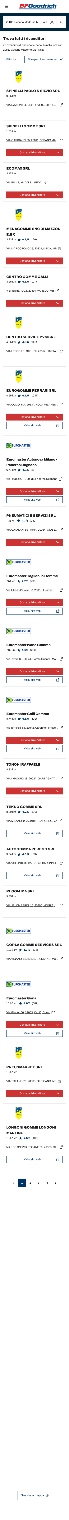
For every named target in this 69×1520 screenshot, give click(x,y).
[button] (52, 22)
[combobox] (34, 22)
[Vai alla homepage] (38, 6)
